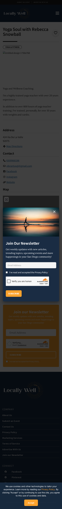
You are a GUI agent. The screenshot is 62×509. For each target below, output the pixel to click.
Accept (31, 502)
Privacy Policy (48, 489)
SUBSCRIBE (13, 293)
